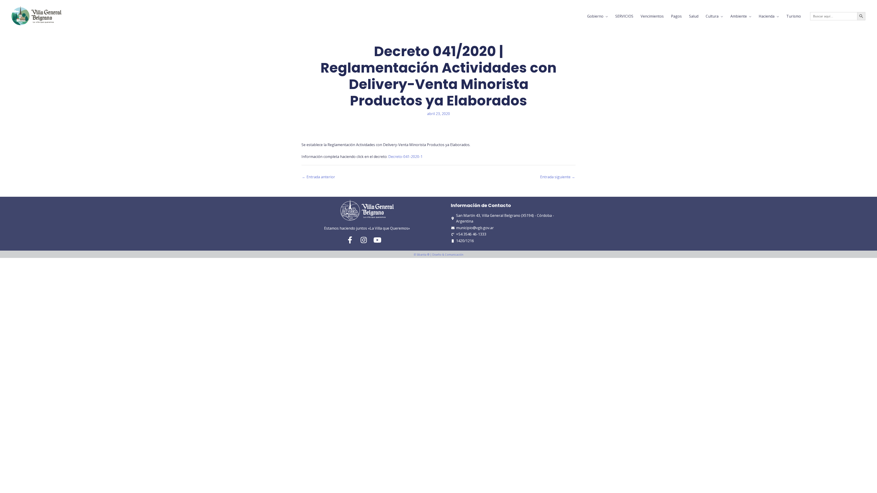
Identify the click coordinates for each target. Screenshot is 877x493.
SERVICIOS (624, 16)
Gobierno (595, 16)
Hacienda (766, 16)
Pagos (676, 16)
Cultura (712, 16)
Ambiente (738, 16)
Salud (693, 16)
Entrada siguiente (557, 176)
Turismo (793, 16)
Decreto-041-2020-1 (405, 156)
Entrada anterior (318, 176)
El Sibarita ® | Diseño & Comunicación (438, 255)
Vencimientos (652, 16)
